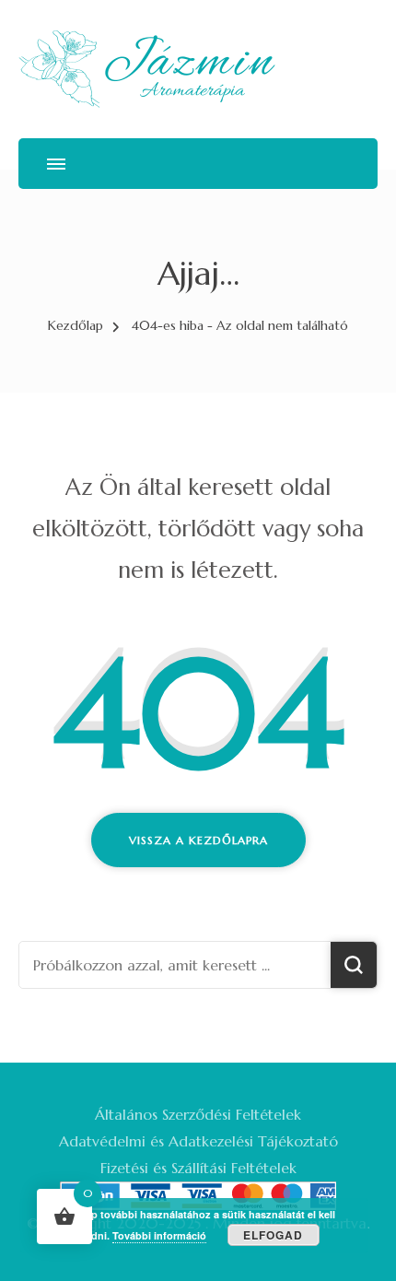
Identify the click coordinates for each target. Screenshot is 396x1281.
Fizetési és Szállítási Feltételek (198, 1167)
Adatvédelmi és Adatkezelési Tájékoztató (198, 1141)
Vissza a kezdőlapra (198, 840)
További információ (159, 1235)
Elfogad (273, 1235)
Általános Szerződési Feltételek (198, 1114)
